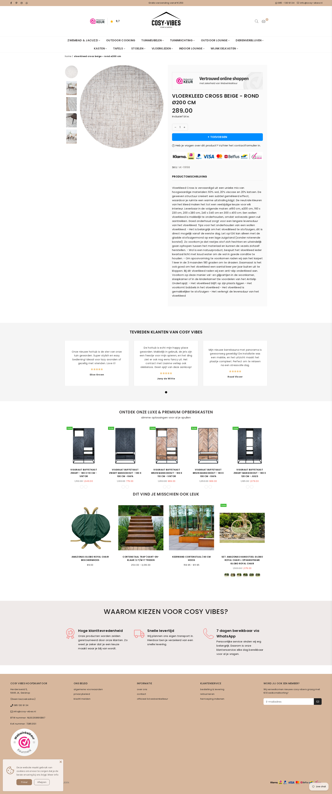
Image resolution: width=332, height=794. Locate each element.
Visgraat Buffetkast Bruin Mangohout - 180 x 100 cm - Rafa (207, 473)
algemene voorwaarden (88, 689)
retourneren (207, 694)
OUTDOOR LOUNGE (214, 40)
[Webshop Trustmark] (217, 81)
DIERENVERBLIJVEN (249, 40)
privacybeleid (82, 694)
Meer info (53, 774)
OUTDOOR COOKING (120, 40)
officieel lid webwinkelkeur (152, 698)
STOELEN (137, 48)
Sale (69, 428)
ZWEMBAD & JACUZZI (83, 40)
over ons (142, 689)
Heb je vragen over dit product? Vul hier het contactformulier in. (218, 145)
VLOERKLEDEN (162, 48)
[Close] (60, 762)
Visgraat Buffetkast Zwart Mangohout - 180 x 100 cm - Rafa (124, 473)
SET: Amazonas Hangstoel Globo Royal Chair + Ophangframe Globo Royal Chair (242, 560)
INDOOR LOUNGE (191, 48)
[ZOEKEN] (256, 21)
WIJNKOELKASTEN (224, 48)
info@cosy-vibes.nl (310, 2)
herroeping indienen (212, 698)
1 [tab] (166, 392)
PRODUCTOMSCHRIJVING (189, 176)
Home (68, 56)
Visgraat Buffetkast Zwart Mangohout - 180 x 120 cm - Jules (249, 473)
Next (160, 121)
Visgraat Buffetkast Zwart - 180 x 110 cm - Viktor (83, 473)
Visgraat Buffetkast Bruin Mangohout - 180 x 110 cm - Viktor (166, 473)
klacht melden (82, 698)
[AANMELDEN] (318, 701)
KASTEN (99, 48)
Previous (83, 121)
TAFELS (118, 48)
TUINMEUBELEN (151, 40)
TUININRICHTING (181, 40)
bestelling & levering (212, 689)
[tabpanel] (96, 363)
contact (141, 694)
